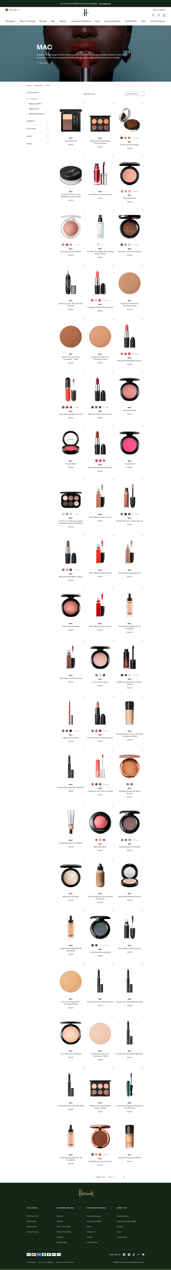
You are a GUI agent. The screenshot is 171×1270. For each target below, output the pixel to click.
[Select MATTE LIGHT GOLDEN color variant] (96, 1154)
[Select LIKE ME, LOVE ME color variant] (100, 840)
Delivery (60, 1216)
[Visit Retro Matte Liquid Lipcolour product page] (100, 480)
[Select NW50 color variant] (121, 138)
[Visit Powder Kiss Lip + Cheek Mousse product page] (129, 480)
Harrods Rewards (94, 1216)
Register (162, 9)
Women (43, 21)
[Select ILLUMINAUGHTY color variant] (126, 840)
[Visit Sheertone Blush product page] (129, 373)
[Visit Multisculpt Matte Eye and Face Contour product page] (129, 641)
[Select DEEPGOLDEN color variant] (131, 784)
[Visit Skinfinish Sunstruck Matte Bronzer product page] (129, 750)
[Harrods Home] (85, 12)
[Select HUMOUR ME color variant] (126, 191)
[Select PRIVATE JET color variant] (92, 945)
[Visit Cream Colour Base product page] (100, 641)
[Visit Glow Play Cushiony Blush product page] (71, 210)
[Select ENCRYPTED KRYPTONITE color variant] (63, 514)
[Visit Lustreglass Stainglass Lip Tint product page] (71, 373)
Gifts (143, 21)
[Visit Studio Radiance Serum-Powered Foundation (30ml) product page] (129, 696)
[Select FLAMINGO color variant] (122, 354)
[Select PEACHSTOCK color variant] (67, 570)
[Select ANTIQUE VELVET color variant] (122, 244)
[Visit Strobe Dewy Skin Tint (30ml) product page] (71, 805)
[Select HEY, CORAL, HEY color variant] (129, 191)
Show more (44, 63)
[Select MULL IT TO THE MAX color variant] (125, 354)
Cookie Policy (92, 1242)
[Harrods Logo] (85, 1192)
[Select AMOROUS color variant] (92, 407)
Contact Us (91, 1231)
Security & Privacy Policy (65, 1262)
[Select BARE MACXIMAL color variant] (70, 570)
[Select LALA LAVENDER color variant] (125, 244)
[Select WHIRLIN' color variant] (63, 731)
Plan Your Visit (32, 1216)
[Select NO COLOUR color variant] (98, 244)
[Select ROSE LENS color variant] (67, 514)
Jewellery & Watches (81, 21)
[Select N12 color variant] (125, 138)
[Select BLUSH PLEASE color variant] (63, 244)
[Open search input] (153, 15)
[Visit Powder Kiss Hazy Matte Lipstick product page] (100, 696)
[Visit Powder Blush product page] (71, 426)
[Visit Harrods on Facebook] (124, 1254)
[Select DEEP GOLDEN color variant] (128, 784)
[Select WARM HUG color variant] (122, 514)
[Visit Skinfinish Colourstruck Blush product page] (129, 210)
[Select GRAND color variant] (70, 244)
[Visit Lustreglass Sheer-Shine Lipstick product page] (100, 266)
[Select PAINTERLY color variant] (129, 675)
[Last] (124, 1177)
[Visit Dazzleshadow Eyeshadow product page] (129, 805)
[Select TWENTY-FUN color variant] (100, 731)
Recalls (90, 1237)
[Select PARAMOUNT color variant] (100, 407)
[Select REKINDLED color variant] (129, 514)
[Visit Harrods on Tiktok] (134, 1254)
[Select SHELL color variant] (96, 675)
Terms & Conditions (46, 1262)
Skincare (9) (34, 108)
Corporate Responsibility (126, 1221)
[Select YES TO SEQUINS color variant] (129, 840)
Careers (120, 1226)
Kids (97, 21)
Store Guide (31, 1221)
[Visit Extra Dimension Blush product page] (71, 589)
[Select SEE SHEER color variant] (63, 407)
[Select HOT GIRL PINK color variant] (100, 460)
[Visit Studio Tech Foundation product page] (129, 103)
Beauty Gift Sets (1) (36, 113)
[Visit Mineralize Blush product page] (129, 157)
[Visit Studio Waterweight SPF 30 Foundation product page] (129, 589)
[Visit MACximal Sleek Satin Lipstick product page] (100, 373)
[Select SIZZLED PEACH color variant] (71, 407)
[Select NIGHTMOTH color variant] (67, 731)
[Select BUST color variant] (122, 840)
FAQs (89, 1226)
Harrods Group (123, 1216)
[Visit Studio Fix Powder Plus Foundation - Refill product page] (71, 319)
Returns (60, 1221)
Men (53, 21)
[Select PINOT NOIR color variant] (122, 675)
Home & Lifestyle (112, 21)
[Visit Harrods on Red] (138, 1254)
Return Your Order (64, 1231)
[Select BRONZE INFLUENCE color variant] (71, 514)
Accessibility (31, 1262)
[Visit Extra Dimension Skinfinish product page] (71, 1016)
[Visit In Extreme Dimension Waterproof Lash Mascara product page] (129, 1068)
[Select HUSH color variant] (104, 675)
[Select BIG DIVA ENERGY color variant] (67, 244)
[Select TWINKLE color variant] (100, 945)
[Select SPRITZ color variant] (92, 784)
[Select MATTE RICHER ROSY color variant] (92, 1154)
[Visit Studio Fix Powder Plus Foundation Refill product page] (129, 266)
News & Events (33, 1231)
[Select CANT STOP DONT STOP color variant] (96, 945)
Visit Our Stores (157, 21)
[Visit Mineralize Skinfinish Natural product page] (129, 859)
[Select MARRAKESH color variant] (70, 731)
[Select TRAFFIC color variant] (67, 407)
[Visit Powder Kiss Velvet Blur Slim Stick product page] (71, 750)
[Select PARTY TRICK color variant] (96, 300)
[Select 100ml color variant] (102, 244)
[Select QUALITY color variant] (96, 784)
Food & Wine (131, 21)
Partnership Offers (94, 1221)
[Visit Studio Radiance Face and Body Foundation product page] (100, 859)
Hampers (60, 1237)
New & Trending (27, 21)
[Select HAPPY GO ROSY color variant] (96, 840)
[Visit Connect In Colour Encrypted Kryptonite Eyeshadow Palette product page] (71, 480)
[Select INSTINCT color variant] (100, 784)
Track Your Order (63, 1226)
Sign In (155, 9)
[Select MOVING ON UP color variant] (96, 731)
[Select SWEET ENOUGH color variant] (122, 191)
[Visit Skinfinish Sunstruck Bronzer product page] (100, 1120)
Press (119, 1231)
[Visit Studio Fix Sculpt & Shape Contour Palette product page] (100, 103)
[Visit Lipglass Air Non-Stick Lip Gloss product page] (100, 750)
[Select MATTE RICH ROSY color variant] (100, 1154)
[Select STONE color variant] (63, 570)
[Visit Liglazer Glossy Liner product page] (71, 696)
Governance (122, 1237)
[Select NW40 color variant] (129, 138)
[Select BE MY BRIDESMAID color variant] (92, 731)
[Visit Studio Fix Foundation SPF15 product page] (129, 1120)
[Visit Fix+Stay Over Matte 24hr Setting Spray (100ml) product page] (100, 210)
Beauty (63, 21)
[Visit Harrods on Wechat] (143, 1254)
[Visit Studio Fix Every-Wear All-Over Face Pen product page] (71, 266)
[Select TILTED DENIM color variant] (96, 407)
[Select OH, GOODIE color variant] (92, 300)
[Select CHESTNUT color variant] (125, 514)
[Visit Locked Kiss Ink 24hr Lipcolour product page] (100, 157)
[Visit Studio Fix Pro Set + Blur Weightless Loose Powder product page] (71, 157)
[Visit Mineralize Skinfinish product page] (71, 859)
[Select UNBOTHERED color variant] (96, 460)
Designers (10, 21)
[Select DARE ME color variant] (104, 460)
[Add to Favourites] (83, 103)
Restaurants (32, 1226)
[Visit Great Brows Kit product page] (71, 103)
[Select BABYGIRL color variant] (129, 244)
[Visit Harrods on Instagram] (129, 1254)
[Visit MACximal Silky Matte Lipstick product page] (129, 319)
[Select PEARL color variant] (100, 675)
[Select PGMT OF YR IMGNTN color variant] (99, 300)
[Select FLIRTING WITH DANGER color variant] (104, 840)
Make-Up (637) (35, 103)
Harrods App (62, 1242)
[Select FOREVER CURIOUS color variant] (129, 354)
